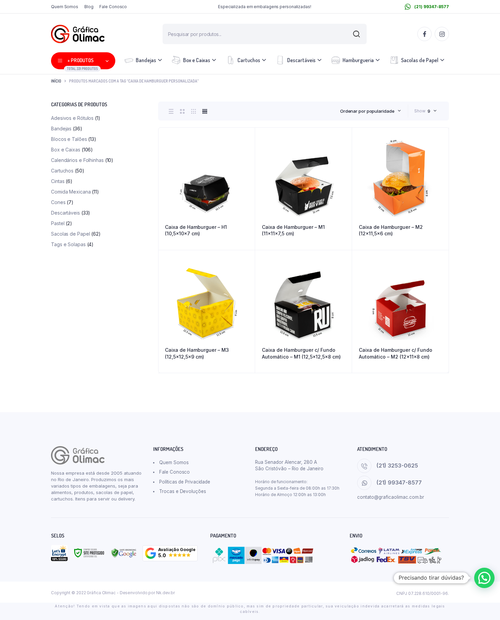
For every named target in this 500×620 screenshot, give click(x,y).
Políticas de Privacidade (184, 482)
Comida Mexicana (71, 192)
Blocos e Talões (69, 139)
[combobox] (370, 111)
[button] (170, 553)
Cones (58, 202)
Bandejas (146, 60)
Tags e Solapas (68, 244)
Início (56, 81)
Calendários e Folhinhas (77, 160)
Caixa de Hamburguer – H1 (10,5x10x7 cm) (196, 230)
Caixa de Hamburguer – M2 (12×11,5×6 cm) (391, 230)
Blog (89, 6)
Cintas (57, 181)
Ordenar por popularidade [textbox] (367, 111)
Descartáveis (301, 60)
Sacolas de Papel (419, 60)
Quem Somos (64, 6)
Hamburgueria (358, 60)
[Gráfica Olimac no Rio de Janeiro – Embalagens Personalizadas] (77, 34)
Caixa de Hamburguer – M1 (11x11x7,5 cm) (293, 230)
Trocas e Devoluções (182, 491)
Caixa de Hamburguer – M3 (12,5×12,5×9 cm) (197, 353)
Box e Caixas (196, 60)
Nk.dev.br (165, 592)
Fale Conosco (113, 6)
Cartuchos (248, 60)
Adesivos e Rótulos (72, 118)
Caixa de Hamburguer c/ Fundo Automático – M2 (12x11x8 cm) (395, 353)
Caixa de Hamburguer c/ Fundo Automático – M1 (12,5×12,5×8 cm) (301, 353)
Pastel (57, 223)
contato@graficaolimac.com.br (390, 497)
